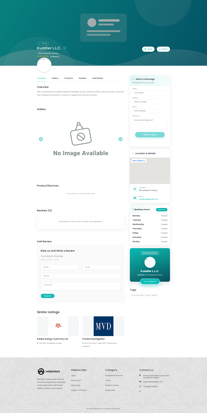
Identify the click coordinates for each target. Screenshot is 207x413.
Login (73, 375)
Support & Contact (79, 390)
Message (136, 116)
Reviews (82, 78)
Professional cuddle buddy (144, 295)
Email (134, 107)
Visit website (150, 281)
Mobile (135, 98)
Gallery (55, 78)
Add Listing (75, 385)
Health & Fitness (112, 385)
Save (149, 49)
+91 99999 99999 (150, 386)
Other (44, 43)
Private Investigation (94, 338)
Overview (41, 78)
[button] (43, 139)
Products (68, 78)
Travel (107, 380)
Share (164, 49)
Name (134, 89)
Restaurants (110, 390)
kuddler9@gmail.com (148, 199)
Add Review (97, 78)
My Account (76, 380)
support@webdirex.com (153, 382)
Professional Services (114, 375)
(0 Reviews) (54, 56)
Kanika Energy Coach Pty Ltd (52, 338)
